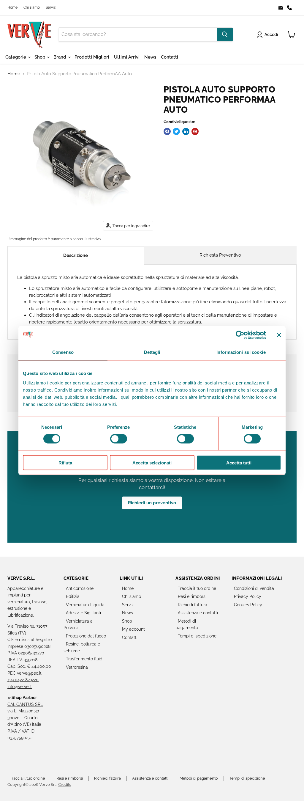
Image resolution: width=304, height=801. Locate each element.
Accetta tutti (238, 462)
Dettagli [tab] (152, 352)
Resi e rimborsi (192, 596)
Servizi (51, 7)
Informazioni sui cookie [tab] (240, 352)
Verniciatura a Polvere (78, 624)
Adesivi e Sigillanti (83, 612)
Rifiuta (65, 462)
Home (12, 7)
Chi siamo (31, 7)
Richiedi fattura (192, 604)
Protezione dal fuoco (86, 636)
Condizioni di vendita (254, 588)
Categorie (16, 57)
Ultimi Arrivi (127, 57)
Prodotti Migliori (92, 57)
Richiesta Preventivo (220, 255)
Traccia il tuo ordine (197, 588)
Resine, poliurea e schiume (82, 647)
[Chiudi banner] (279, 335)
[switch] (118, 439)
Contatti (169, 57)
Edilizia (73, 596)
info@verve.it (19, 686)
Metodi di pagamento (186, 624)
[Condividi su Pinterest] (195, 131)
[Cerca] (225, 34)
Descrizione (75, 255)
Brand (60, 57)
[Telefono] (291, 8)
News (150, 57)
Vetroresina (77, 667)
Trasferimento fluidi (84, 658)
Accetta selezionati (152, 462)
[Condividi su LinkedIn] (185, 131)
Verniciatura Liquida (85, 604)
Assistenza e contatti (198, 612)
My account (133, 629)
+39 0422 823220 (23, 679)
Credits (64, 784)
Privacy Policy (247, 596)
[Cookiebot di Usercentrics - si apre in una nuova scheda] (240, 335)
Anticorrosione (80, 588)
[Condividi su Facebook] (167, 131)
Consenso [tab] (63, 352)
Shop (40, 57)
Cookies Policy (248, 604)
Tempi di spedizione (197, 636)
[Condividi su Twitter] (176, 131)
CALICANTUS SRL (25, 704)
